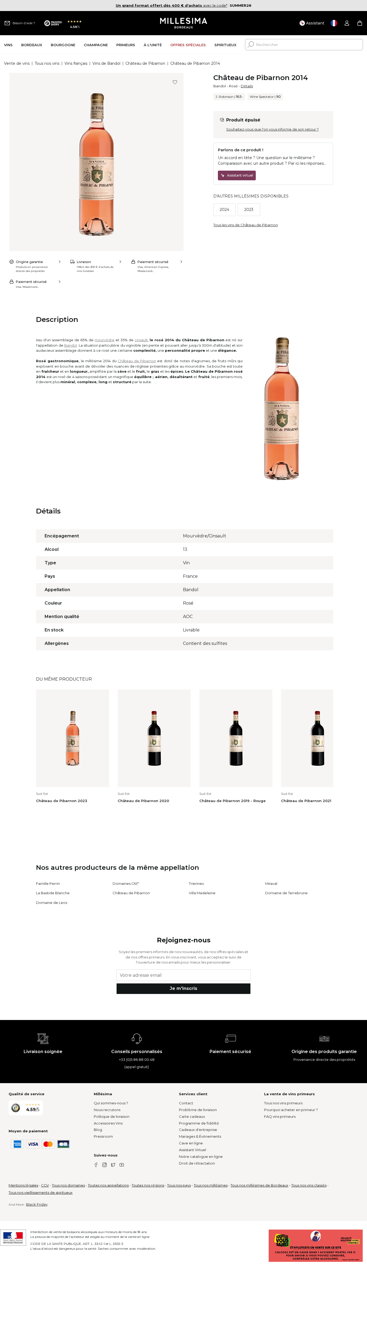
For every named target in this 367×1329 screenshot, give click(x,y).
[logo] (183, 23)
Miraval (271, 883)
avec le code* (171, 5)
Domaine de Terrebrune (286, 893)
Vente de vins (17, 63)
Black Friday (37, 1204)
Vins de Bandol (106, 63)
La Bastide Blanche (53, 893)
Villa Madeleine (202, 893)
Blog (98, 1129)
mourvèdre (104, 340)
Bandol (219, 86)
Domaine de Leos (51, 902)
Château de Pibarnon (145, 63)
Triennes (196, 883)
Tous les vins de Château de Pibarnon (245, 225)
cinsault (141, 340)
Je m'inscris (183, 988)
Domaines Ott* (126, 883)
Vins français (75, 63)
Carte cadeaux (192, 1116)
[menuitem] (8, 45)
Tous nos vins (47, 63)
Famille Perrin (48, 883)
